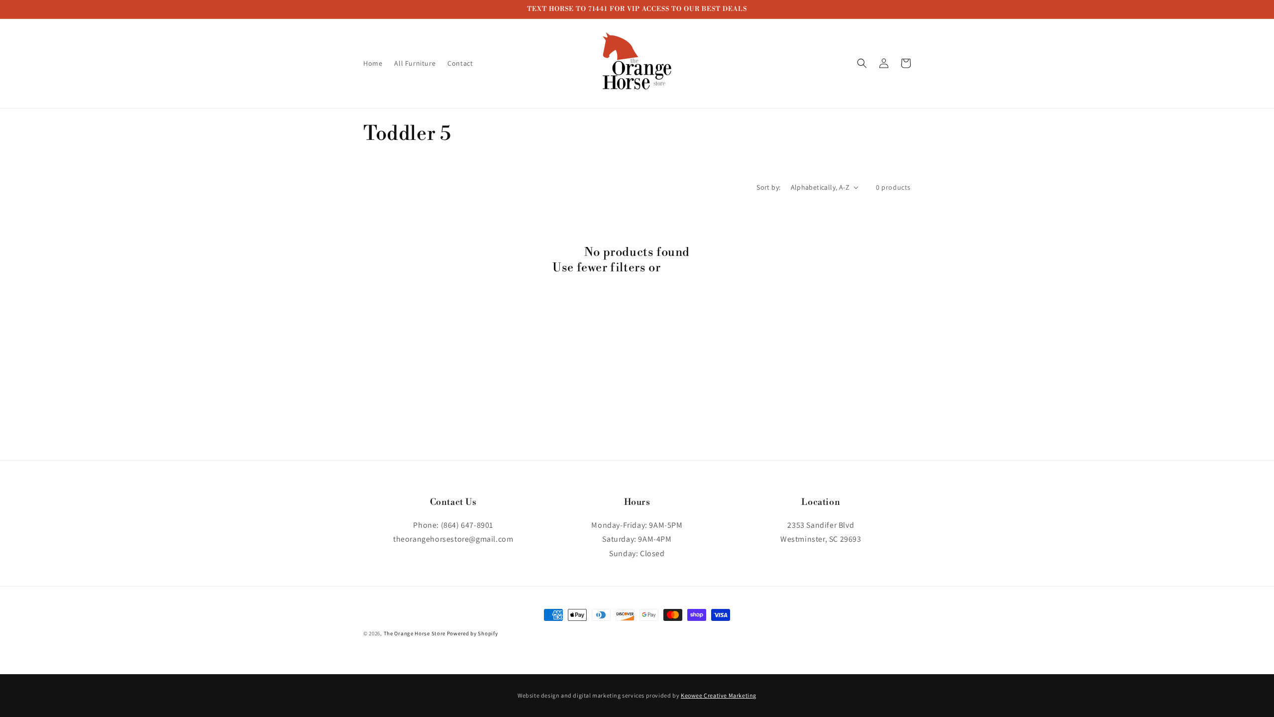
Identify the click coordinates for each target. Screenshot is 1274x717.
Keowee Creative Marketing (718, 695)
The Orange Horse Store (414, 633)
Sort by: (768, 187)
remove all (692, 267)
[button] (862, 63)
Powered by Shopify (472, 633)
